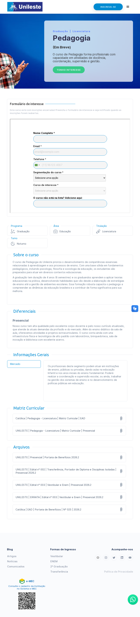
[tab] (24, 364)
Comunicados (15, 566)
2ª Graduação (59, 566)
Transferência (59, 571)
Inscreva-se (108, 7)
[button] (128, 7)
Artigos (11, 556)
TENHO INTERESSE (69, 69)
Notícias (12, 561)
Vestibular (56, 556)
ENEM (54, 561)
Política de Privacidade (118, 571)
